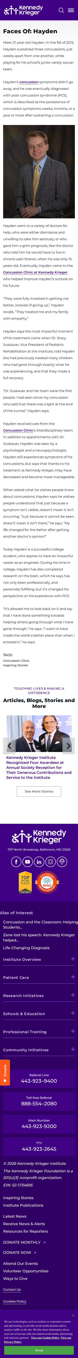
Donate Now (17, 1252)
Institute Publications (23, 1205)
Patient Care (16, 977)
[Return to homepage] (23, 10)
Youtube (27, 862)
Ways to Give (15, 1278)
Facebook (16, 862)
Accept (39, 1350)
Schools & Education (24, 1014)
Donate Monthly (22, 1242)
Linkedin (39, 862)
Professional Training (25, 1032)
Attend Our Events (20, 1263)
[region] (39, 1334)
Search (61, 10)
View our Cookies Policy (45, 1337)
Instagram (50, 862)
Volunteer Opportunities (25, 1271)
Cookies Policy (14, 1301)
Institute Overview (22, 959)
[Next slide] (68, 746)
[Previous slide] (9, 746)
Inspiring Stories (18, 1198)
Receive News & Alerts (24, 1224)
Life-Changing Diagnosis (26, 948)
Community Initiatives (26, 1050)
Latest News (14, 1216)
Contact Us (12, 1289)
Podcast (62, 862)
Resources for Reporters (25, 1231)
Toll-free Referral (39, 1101)
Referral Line (39, 1078)
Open (71, 11)
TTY (39, 1146)
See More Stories (39, 791)
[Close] (73, 1315)
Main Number (39, 1123)
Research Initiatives (23, 995)
